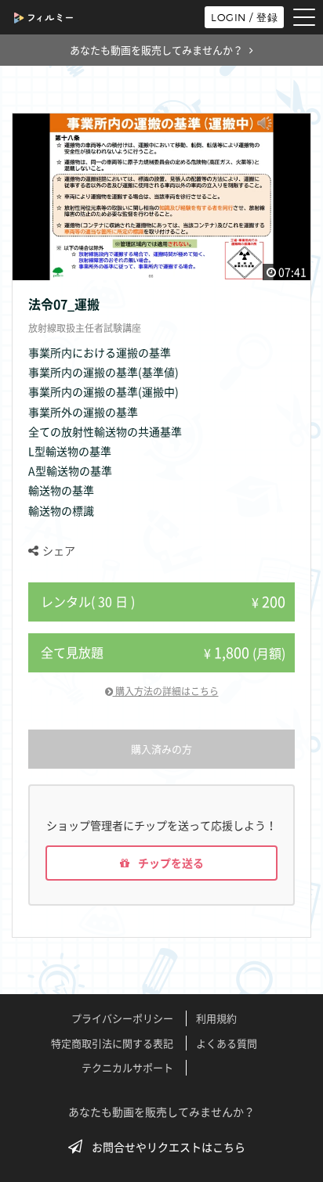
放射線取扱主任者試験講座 (84, 328)
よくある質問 (226, 1043)
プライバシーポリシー (122, 1018)
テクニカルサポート (127, 1067)
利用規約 (216, 1018)
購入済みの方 (161, 748)
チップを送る (170, 862)
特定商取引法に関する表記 (112, 1043)
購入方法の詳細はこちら (166, 691)
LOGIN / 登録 (244, 17)
